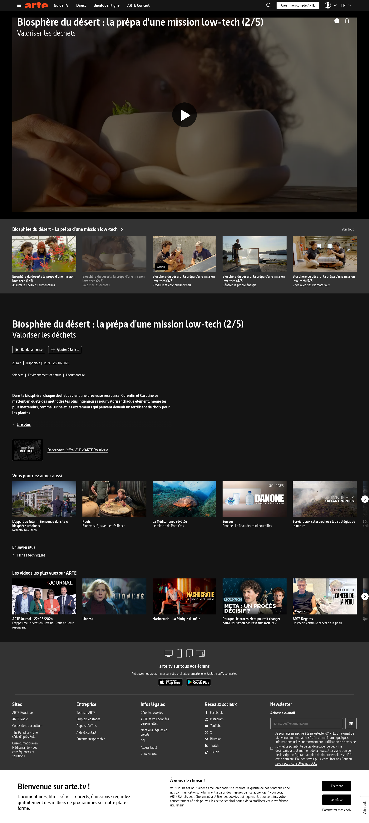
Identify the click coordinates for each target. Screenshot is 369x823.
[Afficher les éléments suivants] (365, 499)
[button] (268, 5)
